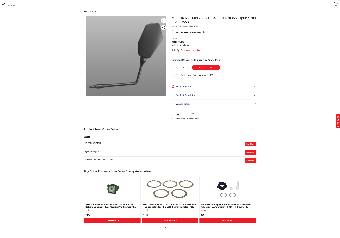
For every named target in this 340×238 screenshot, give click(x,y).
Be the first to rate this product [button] (185, 26)
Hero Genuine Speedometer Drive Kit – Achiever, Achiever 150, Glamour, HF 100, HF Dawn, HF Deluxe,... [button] (226, 205)
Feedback (338, 121)
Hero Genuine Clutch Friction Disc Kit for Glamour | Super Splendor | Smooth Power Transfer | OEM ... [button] (169, 205)
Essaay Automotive (190, 50)
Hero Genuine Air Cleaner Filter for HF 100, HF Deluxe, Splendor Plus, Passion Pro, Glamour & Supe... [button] (110, 205)
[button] (3, 4)
